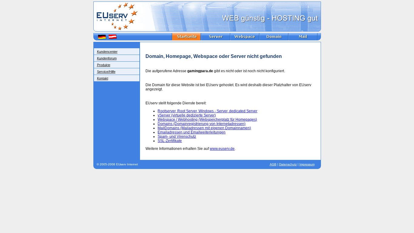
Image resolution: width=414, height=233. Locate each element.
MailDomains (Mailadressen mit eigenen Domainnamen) (204, 128)
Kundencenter (107, 51)
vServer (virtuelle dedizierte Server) (187, 115)
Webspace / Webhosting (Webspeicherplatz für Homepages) (207, 119)
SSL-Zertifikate (170, 141)
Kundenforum (107, 58)
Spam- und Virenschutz (177, 136)
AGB (273, 164)
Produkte (103, 65)
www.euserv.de (222, 149)
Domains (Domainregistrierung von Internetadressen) (201, 124)
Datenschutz (288, 164)
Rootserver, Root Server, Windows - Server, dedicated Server (207, 111)
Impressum (307, 164)
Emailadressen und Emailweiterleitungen (191, 132)
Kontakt (102, 78)
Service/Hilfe (106, 71)
